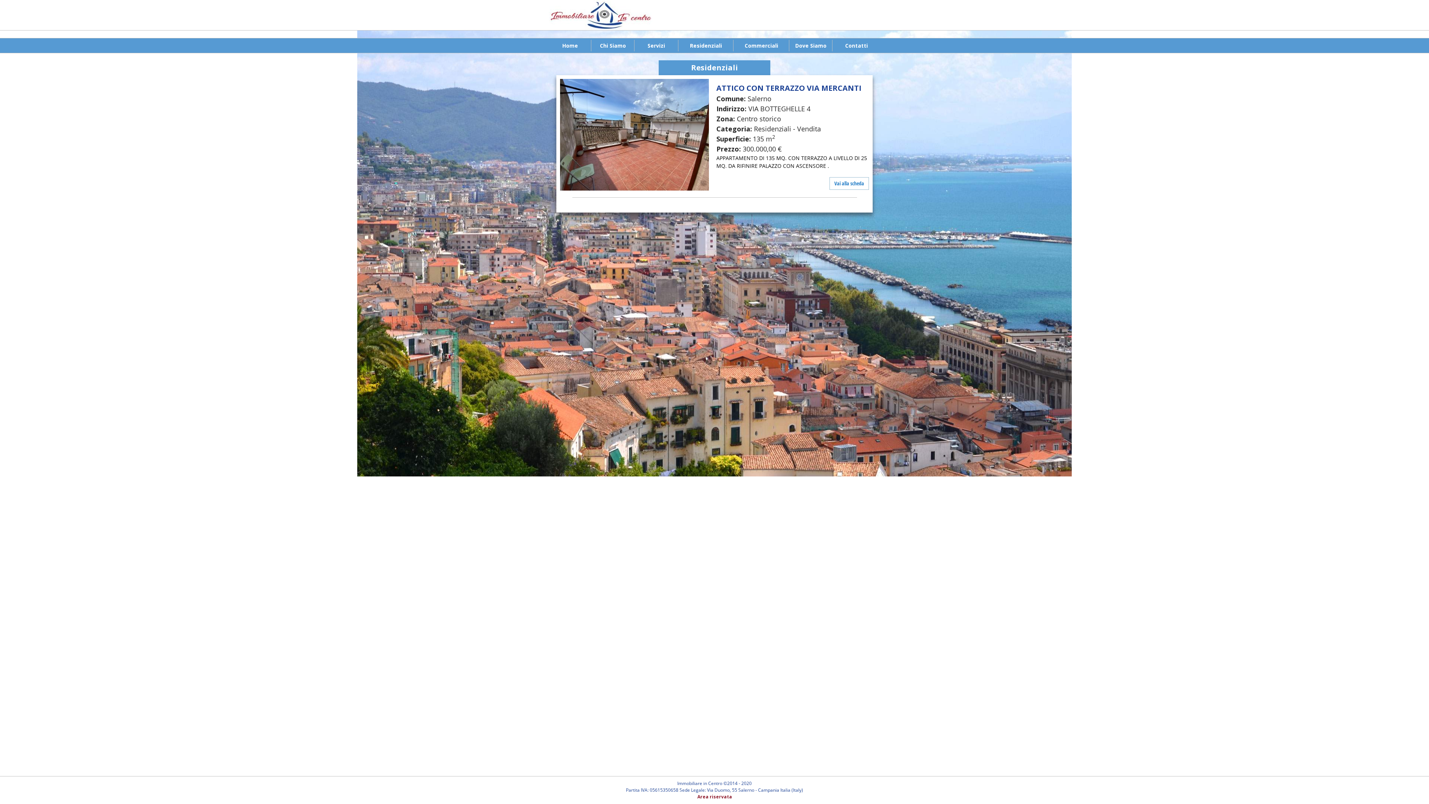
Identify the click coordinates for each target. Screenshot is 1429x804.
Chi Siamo (613, 45)
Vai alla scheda (849, 183)
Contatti (856, 45)
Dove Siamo (811, 45)
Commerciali (761, 45)
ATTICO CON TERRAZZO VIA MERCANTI (788, 88)
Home (570, 45)
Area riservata (714, 797)
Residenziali (706, 45)
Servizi (656, 45)
